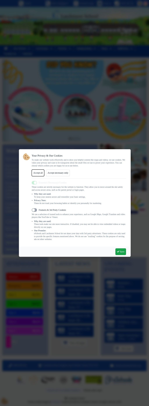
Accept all (38, 173)
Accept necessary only (58, 173)
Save (121, 251)
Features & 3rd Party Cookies (52, 210)
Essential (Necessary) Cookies (52, 182)
